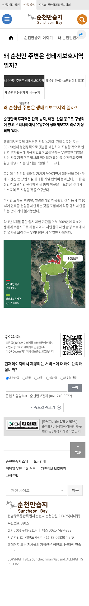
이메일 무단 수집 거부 (20, 468)
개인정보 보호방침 (53, 468)
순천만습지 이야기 (38, 37)
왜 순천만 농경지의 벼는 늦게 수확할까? (24, 94)
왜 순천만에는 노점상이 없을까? (65, 80)
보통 (40, 378)
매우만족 (14, 378)
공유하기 (81, 34)
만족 (28, 378)
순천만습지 (29, 5)
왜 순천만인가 (69, 37)
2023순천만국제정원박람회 (54, 5)
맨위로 (77, 450)
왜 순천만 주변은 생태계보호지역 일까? (24, 82)
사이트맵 (12, 475)
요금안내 (40, 461)
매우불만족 (70, 378)
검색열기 (82, 19)
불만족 (53, 378)
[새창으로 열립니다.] (45, 407)
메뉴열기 (7, 19)
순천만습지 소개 (17, 461)
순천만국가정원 (11, 5)
